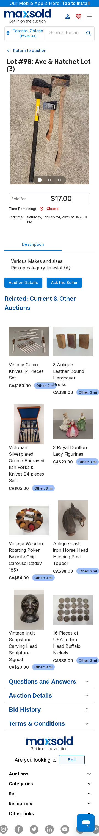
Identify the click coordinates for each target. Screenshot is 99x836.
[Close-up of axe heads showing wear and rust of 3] (49, 180)
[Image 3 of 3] (59, 180)
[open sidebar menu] (89, 16)
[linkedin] (49, 829)
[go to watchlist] (78, 16)
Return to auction (29, 50)
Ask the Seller (64, 282)
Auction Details (23, 282)
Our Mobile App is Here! (50, 3)
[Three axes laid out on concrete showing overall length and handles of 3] (39, 180)
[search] (88, 33)
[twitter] (34, 829)
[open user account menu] (67, 16)
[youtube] (65, 829)
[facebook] (18, 829)
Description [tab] (33, 244)
